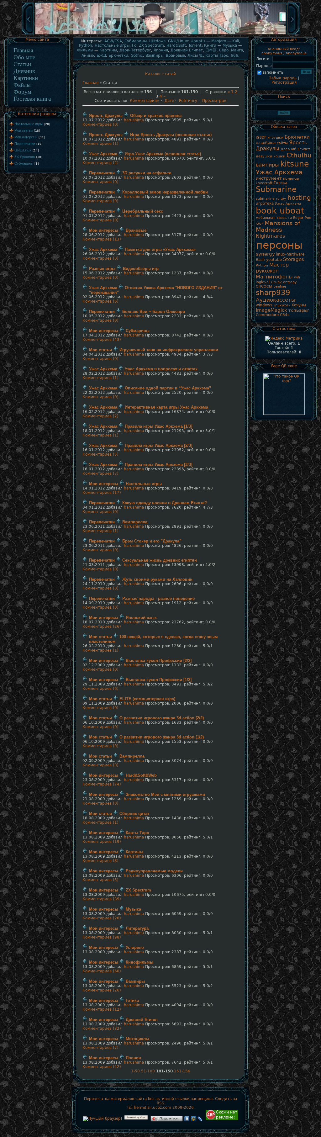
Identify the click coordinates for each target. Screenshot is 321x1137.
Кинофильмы (139, 962)
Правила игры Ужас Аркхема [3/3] (158, 464)
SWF (259, 224)
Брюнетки (118, 55)
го (290, 217)
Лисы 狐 (195, 55)
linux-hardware (290, 254)
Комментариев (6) (100, 301)
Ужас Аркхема (103, 153)
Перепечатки (24, 143)
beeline (279, 286)
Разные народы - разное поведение (158, 598)
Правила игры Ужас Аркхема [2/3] (158, 445)
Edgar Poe (302, 218)
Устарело (135, 947)
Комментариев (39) (101, 899)
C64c (285, 315)
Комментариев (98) (101, 937)
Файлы (22, 85)
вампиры (267, 165)
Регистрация (284, 82)
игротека (265, 203)
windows (264, 305)
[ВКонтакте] (187, 1119)
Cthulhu (299, 155)
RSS (160, 1103)
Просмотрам (214, 100)
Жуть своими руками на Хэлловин (157, 579)
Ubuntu (198, 41)
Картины (108, 50)
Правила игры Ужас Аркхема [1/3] (158, 426)
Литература (137, 928)
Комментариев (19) (101, 841)
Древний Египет (187, 50)
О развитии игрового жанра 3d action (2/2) (161, 718)
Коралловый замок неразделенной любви (165, 192)
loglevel (263, 282)
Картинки (26, 78)
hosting (299, 197)
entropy (290, 282)
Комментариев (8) (100, 861)
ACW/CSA (113, 41)
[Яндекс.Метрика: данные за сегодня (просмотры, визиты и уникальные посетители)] (284, 338)
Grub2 (276, 282)
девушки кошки (270, 156)
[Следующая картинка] (293, 34)
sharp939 (273, 292)
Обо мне (24, 57)
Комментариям (145, 100)
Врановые (175, 55)
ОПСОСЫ (264, 286)
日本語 (211, 50)
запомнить (272, 72)
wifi (297, 277)
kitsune (294, 163)
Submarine (276, 189)
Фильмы (85, 50)
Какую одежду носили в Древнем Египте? (164, 502)
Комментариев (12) (101, 1009)
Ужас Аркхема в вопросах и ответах (161, 369)
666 (234, 55)
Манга (237, 50)
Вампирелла (134, 522)
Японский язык (141, 617)
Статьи (22, 64)
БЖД (101, 55)
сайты (282, 143)
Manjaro (218, 41)
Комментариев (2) (100, 163)
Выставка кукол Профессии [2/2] (159, 660)
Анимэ (88, 55)
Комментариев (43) (101, 339)
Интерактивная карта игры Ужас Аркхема (166, 407)
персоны (279, 245)
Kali (235, 41)
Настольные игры (28, 124)
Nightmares (270, 236)
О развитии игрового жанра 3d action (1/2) (161, 737)
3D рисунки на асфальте (146, 173)
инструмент (269, 178)
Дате (169, 100)
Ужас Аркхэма (288, 204)
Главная (23, 50)
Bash (260, 259)
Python (85, 45)
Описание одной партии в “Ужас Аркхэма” (168, 388)
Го (134, 45)
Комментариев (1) (100, 143)
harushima (134, 120)
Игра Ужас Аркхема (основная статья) (163, 153)
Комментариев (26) (101, 626)
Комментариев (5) (100, 454)
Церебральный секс (142, 211)
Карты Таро (216, 55)
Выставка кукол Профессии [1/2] (159, 679)
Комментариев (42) (101, 1067)
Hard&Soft (176, 45)
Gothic (137, 55)
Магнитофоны (274, 277)
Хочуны (299, 305)
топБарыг (298, 310)
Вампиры (154, 55)
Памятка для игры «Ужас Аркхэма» (160, 249)
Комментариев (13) (101, 239)
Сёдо (224, 50)
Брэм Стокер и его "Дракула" (151, 541)
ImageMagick (271, 310)
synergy (265, 253)
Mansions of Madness (278, 226)
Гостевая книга (32, 98)
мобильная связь (271, 218)
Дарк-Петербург (135, 50)
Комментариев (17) (101, 492)
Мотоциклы (137, 1038)
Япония (161, 50)
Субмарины (23, 163)
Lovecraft (264, 183)
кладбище (266, 143)
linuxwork (281, 305)
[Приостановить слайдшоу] (160, 34)
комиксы (291, 179)
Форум (22, 91)
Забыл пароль (283, 78)
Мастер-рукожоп (273, 268)
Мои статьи (23, 130)
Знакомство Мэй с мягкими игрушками (165, 794)
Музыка (230, 45)
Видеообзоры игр (141, 268)
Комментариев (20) (101, 918)
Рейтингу (188, 100)
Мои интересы (25, 137)
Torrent (195, 45)
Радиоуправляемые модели (154, 871)
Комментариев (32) (101, 1028)
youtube (274, 259)
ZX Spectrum (151, 45)
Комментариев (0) (100, 124)
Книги (210, 45)
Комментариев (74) (101, 784)
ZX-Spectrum (24, 157)
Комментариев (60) (101, 971)
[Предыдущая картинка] (28, 34)
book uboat (280, 210)
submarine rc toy (271, 199)
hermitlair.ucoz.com (152, 1107)
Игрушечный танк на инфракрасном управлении (168, 349)
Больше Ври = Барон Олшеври (153, 311)
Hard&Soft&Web (141, 775)
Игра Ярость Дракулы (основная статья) (171, 134)
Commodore (267, 315)
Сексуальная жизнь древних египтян (159, 560)
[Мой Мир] (193, 1119)
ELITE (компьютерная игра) (147, 698)
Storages (293, 259)
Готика (132, 1000)
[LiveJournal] (200, 1119)
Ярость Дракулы (106, 115)
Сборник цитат (134, 813)
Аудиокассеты (275, 300)
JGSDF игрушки (269, 137)
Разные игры (102, 268)
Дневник (24, 71)
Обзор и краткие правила (156, 115)
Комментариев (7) (100, 473)
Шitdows (157, 41)
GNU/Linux (22, 150)
